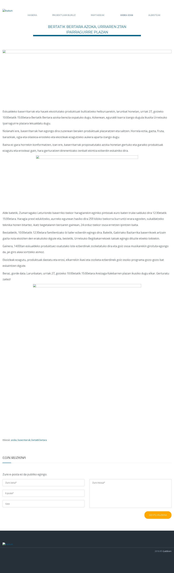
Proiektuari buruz (64, 15)
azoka (14, 440)
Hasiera (32, 15)
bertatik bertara (39, 440)
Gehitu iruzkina (158, 515)
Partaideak (97, 15)
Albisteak (154, 15)
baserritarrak (24, 440)
